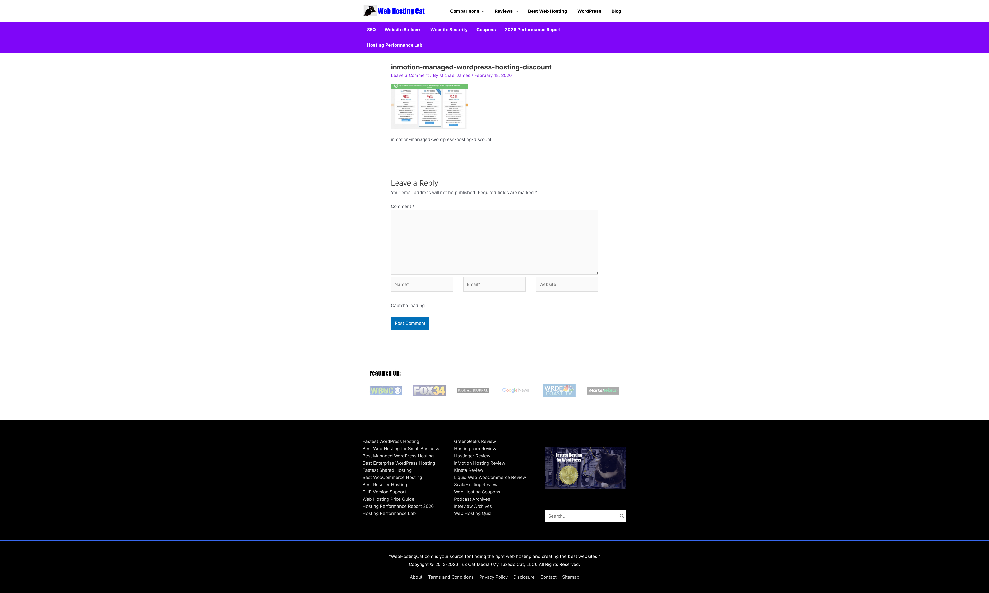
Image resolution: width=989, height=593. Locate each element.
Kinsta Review (468, 470)
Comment (403, 206)
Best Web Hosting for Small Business (401, 448)
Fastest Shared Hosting (387, 470)
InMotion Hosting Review (479, 463)
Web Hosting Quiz (472, 513)
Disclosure (524, 577)
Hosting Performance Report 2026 (398, 506)
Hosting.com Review (475, 448)
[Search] (622, 516)
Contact (548, 577)
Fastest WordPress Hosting (391, 441)
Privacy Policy (493, 577)
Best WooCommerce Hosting (392, 477)
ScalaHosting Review (476, 484)
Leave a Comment (410, 75)
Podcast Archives (472, 499)
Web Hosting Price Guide (388, 499)
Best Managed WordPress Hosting (398, 455)
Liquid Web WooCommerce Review (490, 477)
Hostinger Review (472, 455)
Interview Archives (473, 506)
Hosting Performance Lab (389, 513)
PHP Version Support (384, 491)
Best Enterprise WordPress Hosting (399, 463)
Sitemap (570, 577)
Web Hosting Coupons (477, 491)
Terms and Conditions (451, 577)
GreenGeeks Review (475, 441)
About (416, 577)
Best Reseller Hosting (385, 484)
